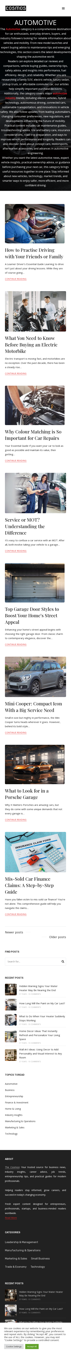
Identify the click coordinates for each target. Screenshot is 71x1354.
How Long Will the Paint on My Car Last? (42, 1003)
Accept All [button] (32, 1346)
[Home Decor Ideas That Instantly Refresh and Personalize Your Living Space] (11, 1036)
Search (63, 962)
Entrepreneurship (14, 1096)
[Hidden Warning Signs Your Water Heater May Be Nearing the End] (11, 989)
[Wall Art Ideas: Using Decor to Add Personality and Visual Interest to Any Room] (11, 1055)
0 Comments (35, 994)
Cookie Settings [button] (14, 1346)
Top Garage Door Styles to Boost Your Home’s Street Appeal (32, 615)
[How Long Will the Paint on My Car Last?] (11, 1004)
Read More (11, 1217)
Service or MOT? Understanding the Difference (25, 526)
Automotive (11, 1083)
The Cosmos (12, 1167)
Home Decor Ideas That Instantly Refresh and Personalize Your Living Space (39, 1035)
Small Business (40, 1258)
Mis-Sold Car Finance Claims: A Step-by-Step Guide (29, 885)
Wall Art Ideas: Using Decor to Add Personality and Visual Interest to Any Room (40, 1053)
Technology (11, 1133)
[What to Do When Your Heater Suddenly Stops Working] (11, 1020)
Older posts (57, 937)
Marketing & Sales (14, 1127)
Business (10, 1090)
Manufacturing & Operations (20, 1121)
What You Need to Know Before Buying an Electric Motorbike (31, 344)
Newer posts (14, 932)
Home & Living (13, 1108)
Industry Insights (13, 1115)
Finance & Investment (16, 1102)
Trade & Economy (16, 1266)
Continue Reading (16, 279)
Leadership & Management (21, 1242)
